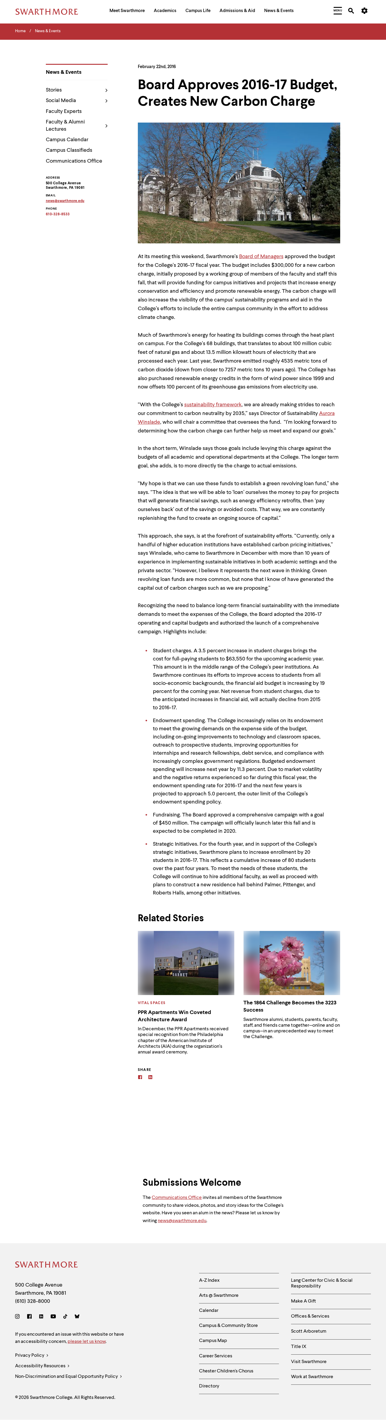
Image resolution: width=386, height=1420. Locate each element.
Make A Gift (303, 1301)
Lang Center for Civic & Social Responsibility (322, 1283)
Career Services (215, 1356)
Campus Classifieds (69, 150)
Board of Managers (261, 256)
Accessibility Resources (40, 1366)
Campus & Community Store (228, 1325)
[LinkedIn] (41, 1317)
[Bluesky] (77, 1317)
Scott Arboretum (308, 1331)
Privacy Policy (30, 1355)
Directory (209, 1386)
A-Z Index (209, 1280)
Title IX (298, 1346)
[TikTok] (65, 1317)
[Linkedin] (150, 1078)
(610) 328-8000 (32, 1301)
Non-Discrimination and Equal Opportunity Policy (67, 1376)
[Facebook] (140, 1078)
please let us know (87, 1341)
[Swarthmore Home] (46, 1265)
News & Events (63, 72)
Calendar (208, 1310)
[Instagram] (18, 1317)
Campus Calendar (67, 139)
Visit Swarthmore (309, 1361)
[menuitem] (127, 11)
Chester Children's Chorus (226, 1371)
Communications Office (74, 161)
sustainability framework (213, 404)
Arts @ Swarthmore (219, 1295)
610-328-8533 (58, 214)
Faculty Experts (64, 111)
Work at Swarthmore (312, 1377)
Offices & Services (310, 1316)
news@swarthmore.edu (182, 1221)
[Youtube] (53, 1317)
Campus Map (213, 1340)
